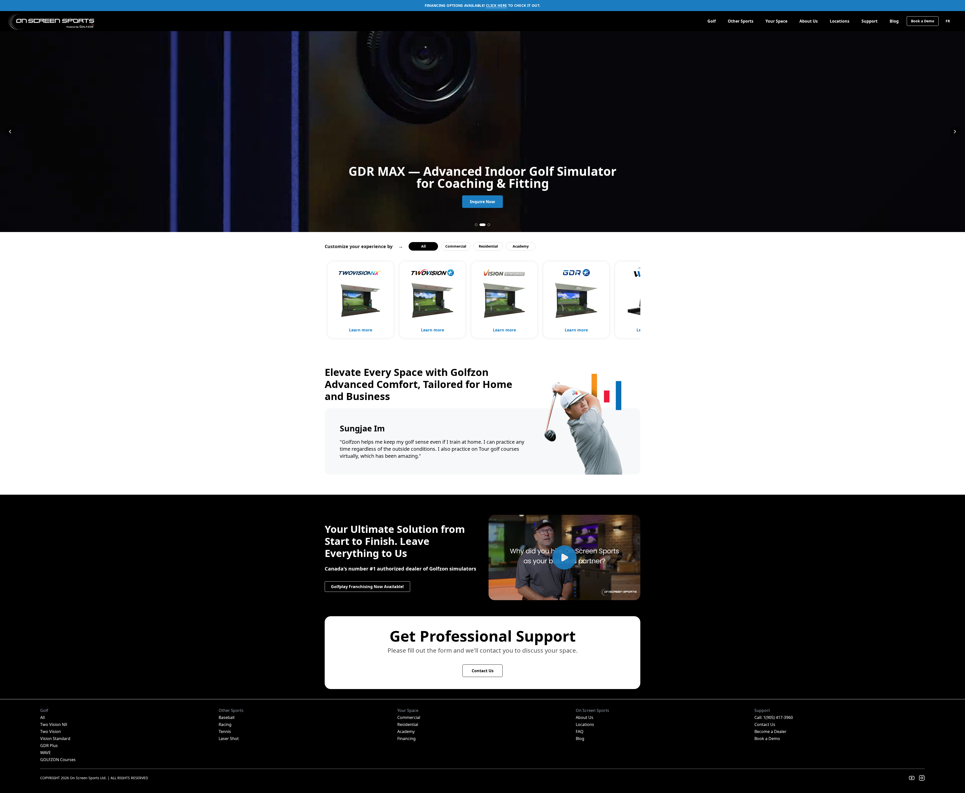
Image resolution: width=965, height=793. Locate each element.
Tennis (225, 731)
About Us (808, 21)
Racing (225, 724)
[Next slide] (955, 132)
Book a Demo (922, 21)
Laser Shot (229, 738)
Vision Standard (55, 738)
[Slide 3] (487, 224)
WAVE (45, 752)
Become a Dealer (770, 731)
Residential (488, 246)
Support (869, 21)
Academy (521, 246)
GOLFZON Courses (58, 759)
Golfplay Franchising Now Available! (367, 586)
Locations (839, 21)
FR (948, 21)
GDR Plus (49, 745)
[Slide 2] (480, 224)
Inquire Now (482, 201)
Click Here (496, 5)
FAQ (580, 731)
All (423, 246)
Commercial (455, 246)
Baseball (226, 717)
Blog (894, 21)
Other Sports (740, 21)
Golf (711, 21)
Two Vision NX (53, 724)
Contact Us (483, 670)
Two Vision (50, 731)
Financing (406, 738)
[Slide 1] (476, 224)
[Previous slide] (10, 132)
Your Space (776, 21)
